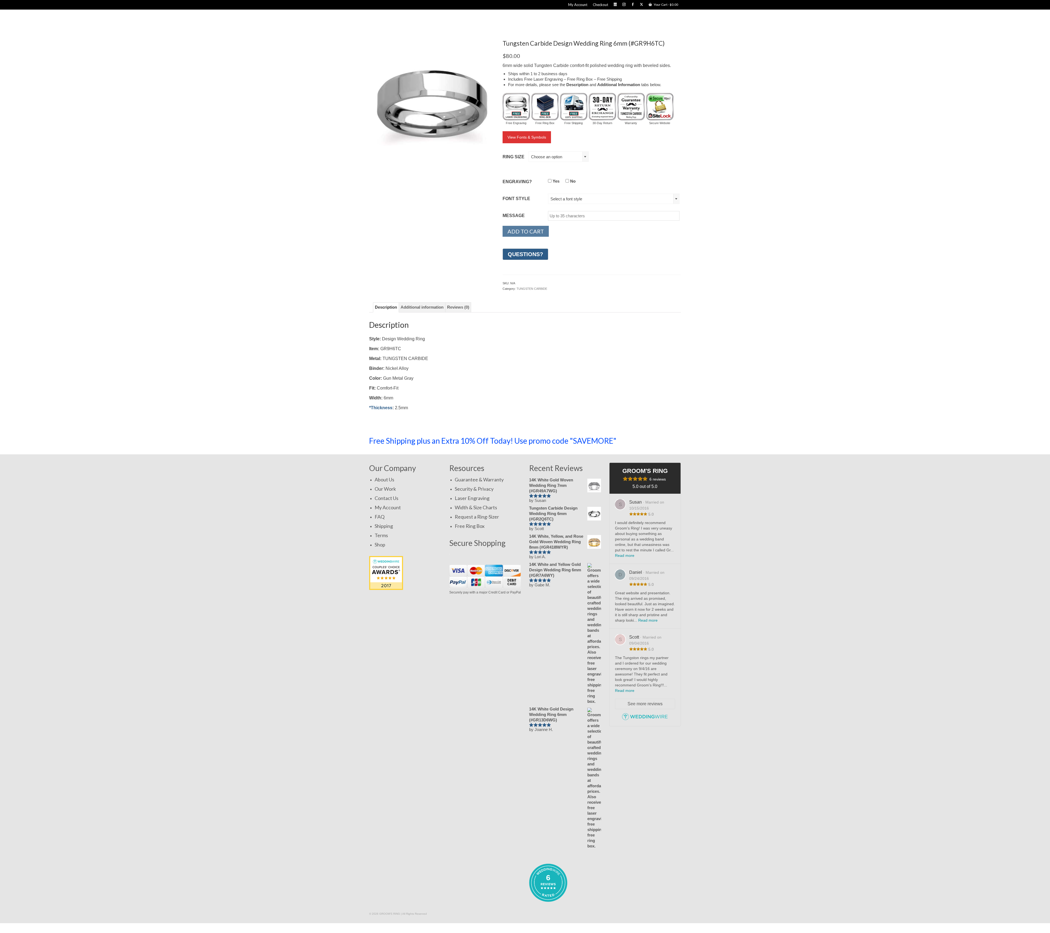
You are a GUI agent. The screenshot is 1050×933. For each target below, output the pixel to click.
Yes (555, 181)
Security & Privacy (474, 489)
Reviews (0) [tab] (458, 307)
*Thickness (380, 407)
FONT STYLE (516, 198)
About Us (384, 479)
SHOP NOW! (654, 440)
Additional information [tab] (422, 307)
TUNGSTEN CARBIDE (532, 288)
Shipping (384, 526)
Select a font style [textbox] (566, 199)
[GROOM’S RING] (445, 21)
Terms (381, 535)
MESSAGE (514, 215)
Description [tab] (386, 307)
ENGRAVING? (517, 181)
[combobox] (559, 156)
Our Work (385, 489)
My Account (388, 507)
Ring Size (513, 156)
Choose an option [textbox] (546, 156)
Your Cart (665, 4)
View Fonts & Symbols (527, 137)
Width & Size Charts (476, 507)
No (572, 181)
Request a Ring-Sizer (477, 517)
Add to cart (526, 231)
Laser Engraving (472, 498)
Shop (380, 545)
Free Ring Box (470, 526)
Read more (624, 555)
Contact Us (386, 498)
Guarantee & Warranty (479, 479)
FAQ (379, 517)
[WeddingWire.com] (645, 719)
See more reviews (645, 703)
